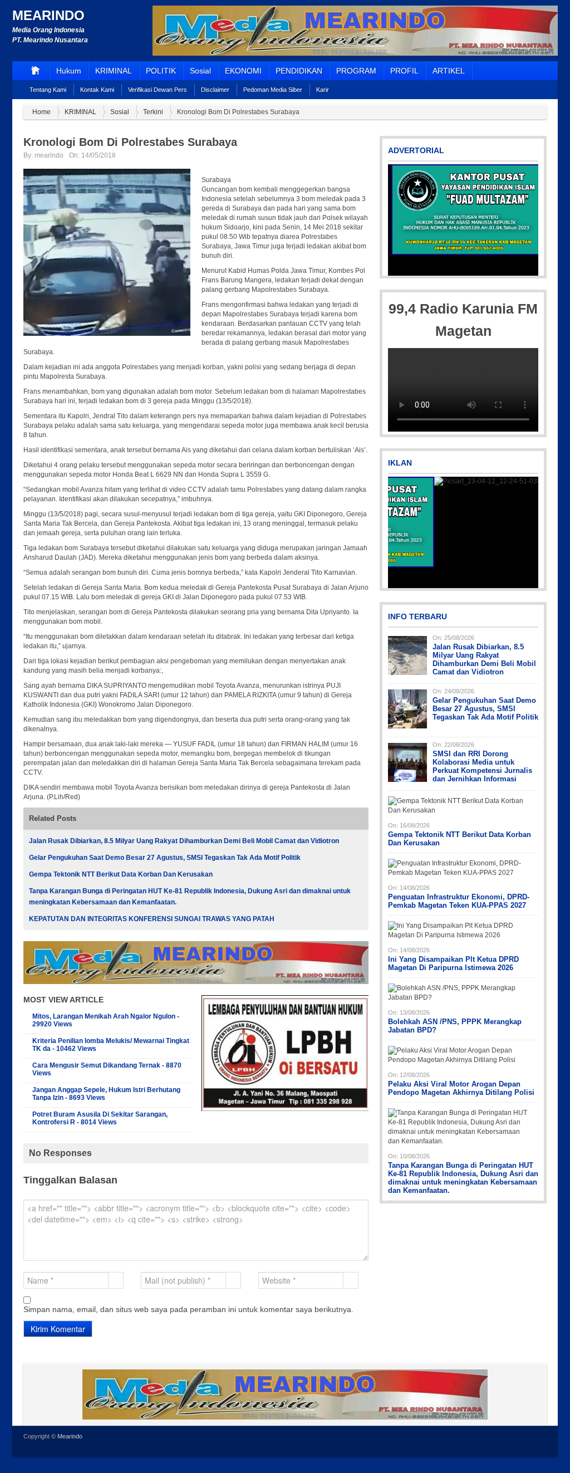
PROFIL (404, 70)
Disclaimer (215, 89)
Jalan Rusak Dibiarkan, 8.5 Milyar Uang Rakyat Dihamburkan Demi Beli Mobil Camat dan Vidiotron (184, 841)
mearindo (49, 155)
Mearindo (48, 15)
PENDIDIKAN (299, 70)
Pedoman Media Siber (272, 89)
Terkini (153, 112)
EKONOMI (243, 70)
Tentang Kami (48, 89)
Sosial (200, 70)
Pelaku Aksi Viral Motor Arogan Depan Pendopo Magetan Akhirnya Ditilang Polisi (461, 1088)
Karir (322, 89)
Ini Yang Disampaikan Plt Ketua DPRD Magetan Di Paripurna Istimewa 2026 (453, 963)
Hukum (68, 70)
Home (41, 112)
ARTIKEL (449, 70)
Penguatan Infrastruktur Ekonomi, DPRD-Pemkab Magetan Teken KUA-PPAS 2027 (458, 901)
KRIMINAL (113, 70)
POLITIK (161, 70)
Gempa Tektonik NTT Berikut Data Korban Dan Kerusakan (121, 874)
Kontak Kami (97, 89)
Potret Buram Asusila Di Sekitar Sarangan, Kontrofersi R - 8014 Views (100, 1118)
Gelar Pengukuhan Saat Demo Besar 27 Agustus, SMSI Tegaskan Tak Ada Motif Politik (165, 858)
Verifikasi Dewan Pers (157, 89)
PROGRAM (356, 70)
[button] (397, 220)
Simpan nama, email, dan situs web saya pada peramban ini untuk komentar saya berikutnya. (188, 1309)
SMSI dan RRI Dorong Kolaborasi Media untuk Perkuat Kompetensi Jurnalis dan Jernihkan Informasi (482, 766)
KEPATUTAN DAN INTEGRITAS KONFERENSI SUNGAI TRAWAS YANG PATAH (151, 919)
